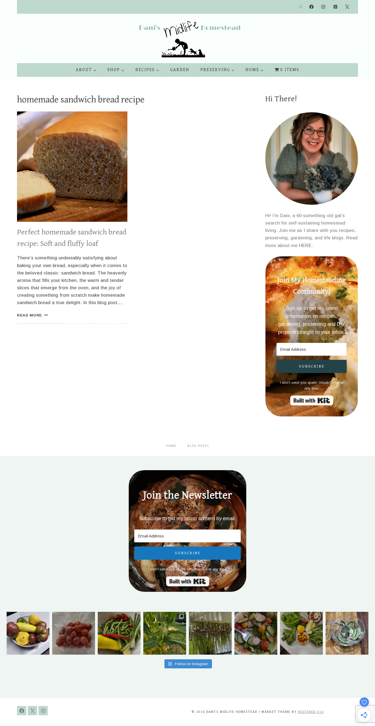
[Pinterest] (335, 7)
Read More (32, 315)
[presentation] (72, 166)
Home (171, 446)
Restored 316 (311, 712)
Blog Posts (198, 446)
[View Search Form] (300, 7)
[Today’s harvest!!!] (301, 633)
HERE (305, 245)
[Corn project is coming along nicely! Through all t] (164, 633)
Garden (179, 69)
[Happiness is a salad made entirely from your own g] (255, 633)
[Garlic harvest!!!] (210, 633)
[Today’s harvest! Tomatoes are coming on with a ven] (28, 633)
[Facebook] (311, 7)
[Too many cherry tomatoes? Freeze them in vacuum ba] (73, 633)
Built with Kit (311, 400)
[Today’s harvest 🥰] (119, 633)
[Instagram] (323, 7)
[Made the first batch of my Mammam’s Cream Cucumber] (347, 633)
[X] (347, 7)
